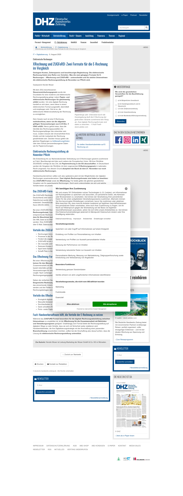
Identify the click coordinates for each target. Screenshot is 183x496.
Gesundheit (94, 42)
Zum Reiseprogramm (124, 340)
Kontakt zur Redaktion (57, 364)
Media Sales (135, 446)
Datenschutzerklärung (58, 446)
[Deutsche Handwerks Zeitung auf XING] (144, 140)
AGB (75, 446)
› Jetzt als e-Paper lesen (124, 436)
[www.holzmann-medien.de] (140, 460)
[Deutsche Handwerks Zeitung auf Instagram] (127, 140)
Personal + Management (43, 42)
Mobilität (74, 42)
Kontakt (122, 446)
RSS (49, 449)
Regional (122, 35)
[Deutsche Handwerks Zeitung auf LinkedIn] (135, 140)
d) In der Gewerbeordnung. (127, 112)
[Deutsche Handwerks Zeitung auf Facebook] (118, 140)
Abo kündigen (98, 446)
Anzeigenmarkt (113, 15)
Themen (112, 35)
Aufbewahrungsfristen (61, 141)
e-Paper (125, 15)
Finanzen (83, 42)
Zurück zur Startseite (71, 354)
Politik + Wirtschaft (42, 35)
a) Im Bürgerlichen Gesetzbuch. (128, 100)
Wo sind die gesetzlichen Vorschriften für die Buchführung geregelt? (129, 94)
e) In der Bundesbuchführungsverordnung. (132, 116)
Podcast (133, 15)
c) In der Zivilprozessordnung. (128, 109)
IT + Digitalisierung (61, 42)
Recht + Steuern (75, 35)
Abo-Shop (84, 446)
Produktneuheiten (108, 42)
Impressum (38, 446)
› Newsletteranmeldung (98, 398)
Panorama (101, 35)
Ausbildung (89, 35)
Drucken (39, 364)
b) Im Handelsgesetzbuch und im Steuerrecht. (129, 105)
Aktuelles (59, 449)
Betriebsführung (59, 35)
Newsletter (143, 15)
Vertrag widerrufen (77, 449)
